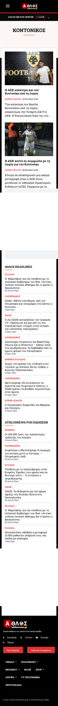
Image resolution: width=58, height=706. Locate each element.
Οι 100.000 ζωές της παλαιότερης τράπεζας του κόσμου (25, 436)
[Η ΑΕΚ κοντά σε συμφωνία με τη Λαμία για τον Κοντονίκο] (29, 139)
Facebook (12, 637)
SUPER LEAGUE (13, 99)
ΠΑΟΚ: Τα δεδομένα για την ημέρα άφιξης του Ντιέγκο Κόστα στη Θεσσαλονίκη (25, 494)
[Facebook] (3, 637)
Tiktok (10, 642)
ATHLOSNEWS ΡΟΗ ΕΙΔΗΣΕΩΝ (26, 422)
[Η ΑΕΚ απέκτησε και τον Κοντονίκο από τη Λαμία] (29, 68)
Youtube (44, 637)
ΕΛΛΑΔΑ (9, 274)
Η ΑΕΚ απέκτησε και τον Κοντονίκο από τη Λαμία (22, 91)
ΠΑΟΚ (8, 315)
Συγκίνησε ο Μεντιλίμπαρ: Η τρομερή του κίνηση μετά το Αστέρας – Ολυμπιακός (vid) (27, 453)
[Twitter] (21, 637)
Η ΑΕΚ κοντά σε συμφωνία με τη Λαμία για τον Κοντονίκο (27, 162)
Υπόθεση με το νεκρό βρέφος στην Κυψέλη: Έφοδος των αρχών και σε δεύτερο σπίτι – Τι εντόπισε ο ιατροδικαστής (26, 473)
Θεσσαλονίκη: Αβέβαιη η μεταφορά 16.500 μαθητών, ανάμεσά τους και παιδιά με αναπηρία (26, 535)
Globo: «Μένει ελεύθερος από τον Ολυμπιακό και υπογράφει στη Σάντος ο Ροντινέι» (29, 303)
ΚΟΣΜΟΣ (10, 430)
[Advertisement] (29, 221)
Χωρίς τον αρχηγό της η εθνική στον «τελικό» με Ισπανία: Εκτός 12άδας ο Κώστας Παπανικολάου (27, 366)
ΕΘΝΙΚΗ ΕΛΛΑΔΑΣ (15, 359)
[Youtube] (37, 637)
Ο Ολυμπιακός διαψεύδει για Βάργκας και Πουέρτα (27, 406)
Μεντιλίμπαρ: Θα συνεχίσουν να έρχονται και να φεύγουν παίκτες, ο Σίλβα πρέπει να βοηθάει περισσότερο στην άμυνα (27, 387)
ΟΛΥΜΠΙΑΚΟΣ (12, 296)
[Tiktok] (3, 642)
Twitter (28, 637)
